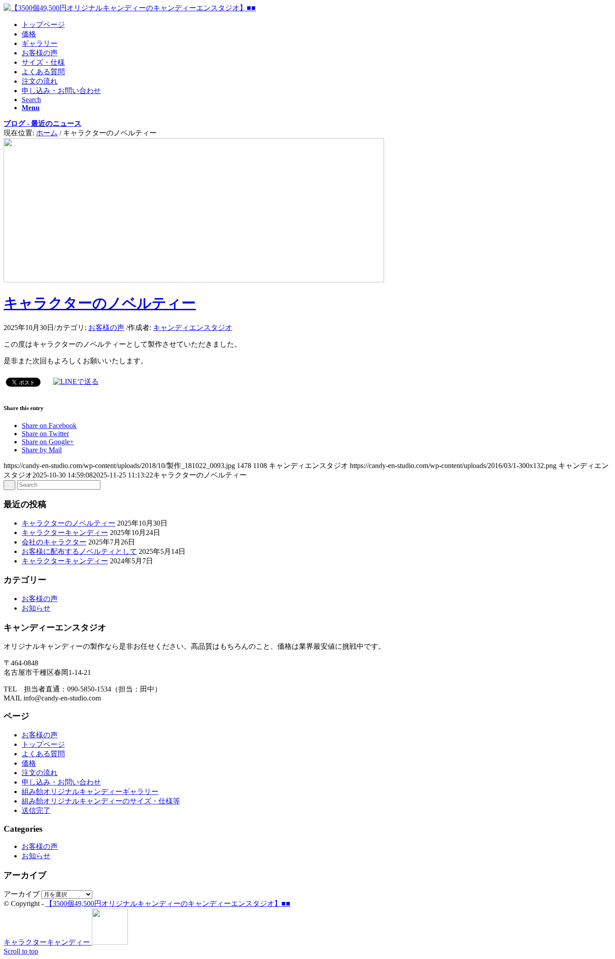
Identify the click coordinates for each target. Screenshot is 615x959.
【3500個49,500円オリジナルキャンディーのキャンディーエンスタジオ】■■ (167, 903)
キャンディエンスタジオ (192, 327)
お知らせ (36, 608)
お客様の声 (106, 327)
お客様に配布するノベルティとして (79, 551)
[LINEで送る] (76, 381)
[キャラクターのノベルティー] (194, 280)
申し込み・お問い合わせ (61, 782)
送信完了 (36, 810)
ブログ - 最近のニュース (42, 123)
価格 (29, 763)
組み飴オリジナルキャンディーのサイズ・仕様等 (101, 801)
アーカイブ (22, 894)
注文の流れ (40, 772)
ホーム (47, 133)
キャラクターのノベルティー (100, 303)
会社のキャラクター (54, 542)
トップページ (43, 744)
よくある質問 (43, 754)
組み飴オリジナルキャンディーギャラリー (90, 791)
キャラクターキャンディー (65, 532)
